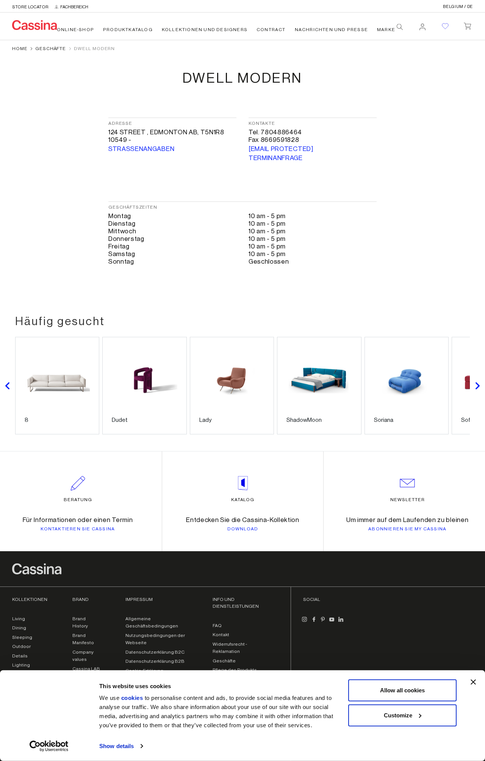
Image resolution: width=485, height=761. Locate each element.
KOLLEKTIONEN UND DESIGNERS (204, 29)
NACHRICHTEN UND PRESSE (331, 29)
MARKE (386, 29)
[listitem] (57, 385)
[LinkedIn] (341, 622)
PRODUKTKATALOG (128, 29)
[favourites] (445, 26)
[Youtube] (331, 622)
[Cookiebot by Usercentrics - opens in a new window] (49, 746)
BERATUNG (78, 499)
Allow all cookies (402, 690)
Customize (398, 715)
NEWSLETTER (407, 499)
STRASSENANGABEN (141, 149)
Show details (116, 746)
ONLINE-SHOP (75, 29)
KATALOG (243, 499)
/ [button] (458, 7)
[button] (7, 385)
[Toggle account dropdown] (422, 25)
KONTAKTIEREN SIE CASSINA (78, 529)
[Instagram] (304, 622)
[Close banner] (473, 682)
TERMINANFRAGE (276, 158)
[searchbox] (399, 26)
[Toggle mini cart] (467, 25)
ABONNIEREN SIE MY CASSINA (407, 529)
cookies (132, 698)
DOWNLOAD (242, 529)
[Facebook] (313, 622)
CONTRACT (271, 29)
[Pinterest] (322, 622)
